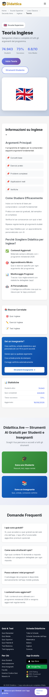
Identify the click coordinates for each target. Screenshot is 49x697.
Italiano (29, 643)
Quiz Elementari (7, 633)
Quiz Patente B (7, 643)
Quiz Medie (6, 636)
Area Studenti (7, 660)
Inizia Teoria (11, 61)
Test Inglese (13, 328)
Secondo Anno (7, 13)
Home (4, 11)
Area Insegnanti (7, 667)
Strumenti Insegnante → (24, 370)
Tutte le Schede (32, 633)
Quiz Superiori (7, 640)
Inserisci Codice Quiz (10, 673)
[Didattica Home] (12, 3)
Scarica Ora (39, 692)
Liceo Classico (32, 11)
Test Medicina (7, 646)
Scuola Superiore (16, 11)
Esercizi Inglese (14, 322)
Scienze (29, 649)
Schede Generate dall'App (36, 636)
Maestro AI (6, 676)
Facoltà (4, 670)
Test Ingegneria (8, 649)
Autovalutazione (8, 663)
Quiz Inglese (13, 316)
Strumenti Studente (15, 70)
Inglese (19, 13)
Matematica (30, 640)
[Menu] (45, 3)
